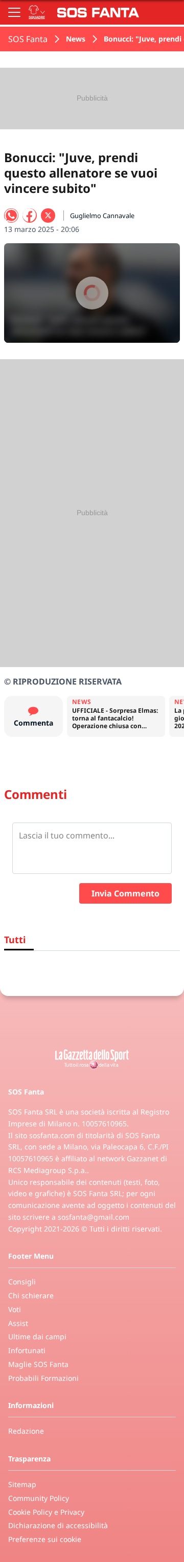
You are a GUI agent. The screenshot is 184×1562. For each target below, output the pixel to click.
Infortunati (26, 1350)
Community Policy (38, 1498)
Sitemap (22, 1484)
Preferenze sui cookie (44, 1539)
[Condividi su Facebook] (29, 215)
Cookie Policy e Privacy (46, 1512)
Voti (14, 1309)
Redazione (26, 1431)
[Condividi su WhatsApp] (11, 215)
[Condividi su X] (48, 215)
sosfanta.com (52, 1135)
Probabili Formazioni (43, 1378)
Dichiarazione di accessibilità (58, 1525)
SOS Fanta (28, 39)
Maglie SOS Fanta (38, 1364)
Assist (18, 1323)
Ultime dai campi (37, 1336)
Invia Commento (125, 893)
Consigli (22, 1281)
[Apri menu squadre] (37, 12)
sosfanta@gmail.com (93, 1217)
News (75, 39)
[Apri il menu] (14, 12)
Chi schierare (31, 1295)
